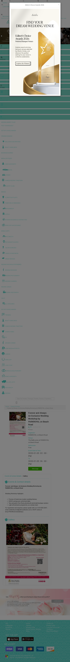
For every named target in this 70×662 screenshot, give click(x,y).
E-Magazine (36, 12)
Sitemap (8, 629)
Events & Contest (15, 406)
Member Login (55, 16)
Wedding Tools (15, 3)
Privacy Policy (51, 625)
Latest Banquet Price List (11, 6)
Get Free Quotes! (41, 18)
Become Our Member (39, 16)
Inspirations (52, 9)
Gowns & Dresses (43, 5)
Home (5, 3)
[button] (1, 36)
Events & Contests (54, 3)
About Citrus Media (52, 631)
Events (28, 623)
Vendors (41, 3)
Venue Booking (28, 5)
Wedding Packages (50, 12)
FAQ (7, 623)
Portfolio (55, 5)
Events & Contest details (13, 476)
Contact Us (50, 623)
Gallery (25, 476)
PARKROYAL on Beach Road (38, 435)
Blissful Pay (9, 627)
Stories (25, 9)
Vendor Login (24, 16)
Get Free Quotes (29, 3)
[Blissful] (13, 639)
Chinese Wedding (38, 9)
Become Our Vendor (9, 16)
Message (35, 469)
